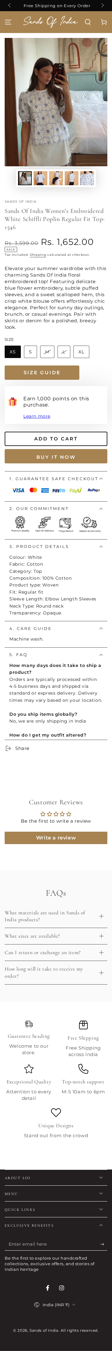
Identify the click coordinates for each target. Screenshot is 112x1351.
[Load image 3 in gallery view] (56, 178)
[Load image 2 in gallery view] (40, 178)
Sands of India (20, 202)
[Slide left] (10, 5)
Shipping (38, 255)
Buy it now (56, 457)
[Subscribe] (103, 1244)
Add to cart (56, 439)
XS (13, 352)
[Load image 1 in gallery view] (25, 178)
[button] (88, 22)
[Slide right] (102, 5)
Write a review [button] (56, 838)
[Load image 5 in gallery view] (87, 178)
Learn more (36, 416)
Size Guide (42, 372)
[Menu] (8, 22)
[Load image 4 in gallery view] (71, 178)
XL (81, 352)
